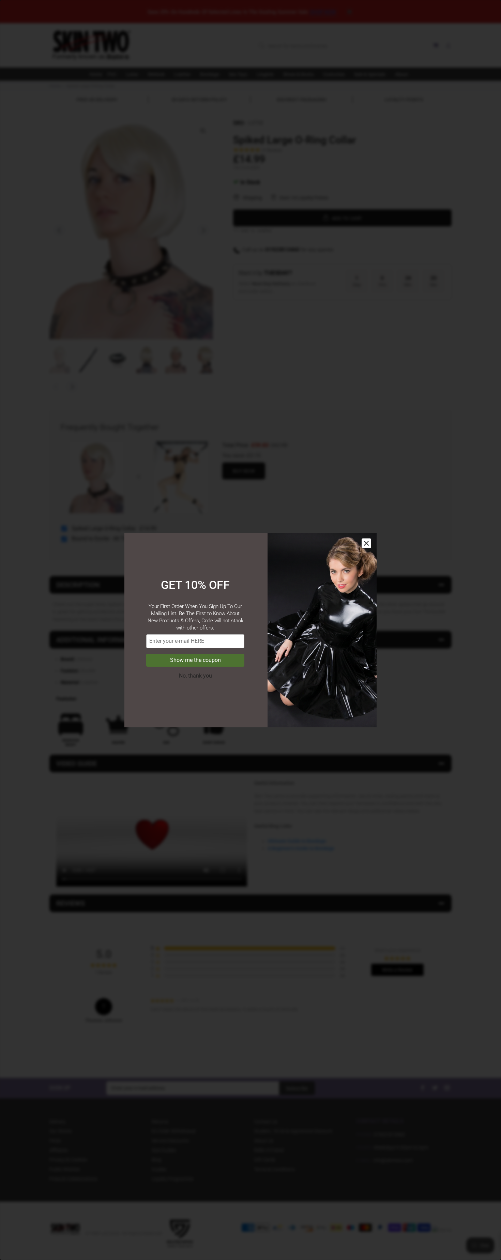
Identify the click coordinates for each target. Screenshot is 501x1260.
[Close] (366, 543)
